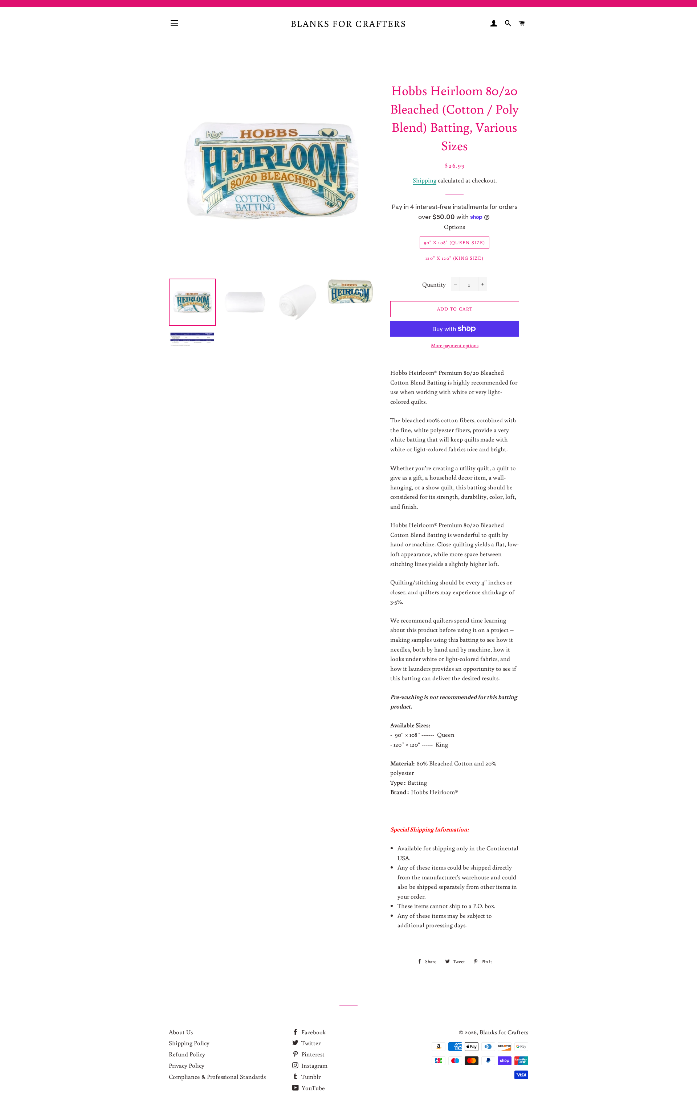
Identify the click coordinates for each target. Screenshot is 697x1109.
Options (454, 226)
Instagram (313, 1065)
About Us (181, 1032)
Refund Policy (187, 1054)
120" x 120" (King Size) (454, 258)
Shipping (424, 180)
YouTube (312, 1088)
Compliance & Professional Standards (217, 1076)
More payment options (454, 345)
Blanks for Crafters (349, 23)
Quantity (434, 284)
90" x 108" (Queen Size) (454, 242)
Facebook (313, 1032)
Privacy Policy (186, 1065)
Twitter (310, 1043)
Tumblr (310, 1076)
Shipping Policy (189, 1043)
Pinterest (312, 1054)
